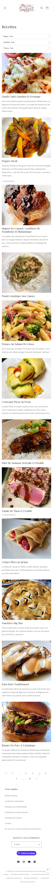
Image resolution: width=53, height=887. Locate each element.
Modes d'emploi (11, 796)
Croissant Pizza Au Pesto (16, 401)
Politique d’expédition (31, 878)
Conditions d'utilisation (14, 801)
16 (30, 779)
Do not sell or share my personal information (23, 829)
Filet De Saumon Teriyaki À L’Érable (23, 463)
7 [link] (39, 773)
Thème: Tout (8, 48)
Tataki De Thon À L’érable (17, 511)
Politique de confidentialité (16, 807)
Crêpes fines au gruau (15, 562)
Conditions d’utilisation (14, 878)
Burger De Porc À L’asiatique (18, 745)
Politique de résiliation (27, 882)
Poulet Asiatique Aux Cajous (18, 296)
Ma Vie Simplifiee (16, 871)
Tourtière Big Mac (12, 623)
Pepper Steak (9, 161)
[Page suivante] (36, 778)
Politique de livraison (13, 818)
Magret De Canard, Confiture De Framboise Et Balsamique (21, 230)
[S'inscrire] (39, 844)
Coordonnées (45, 878)
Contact (8, 823)
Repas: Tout (8, 36)
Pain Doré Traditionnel (15, 684)
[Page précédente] (6, 773)
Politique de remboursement (16, 812)
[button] (5, 8)
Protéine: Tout (8, 42)
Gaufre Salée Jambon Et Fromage (21, 96)
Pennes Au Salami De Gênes (18, 344)
